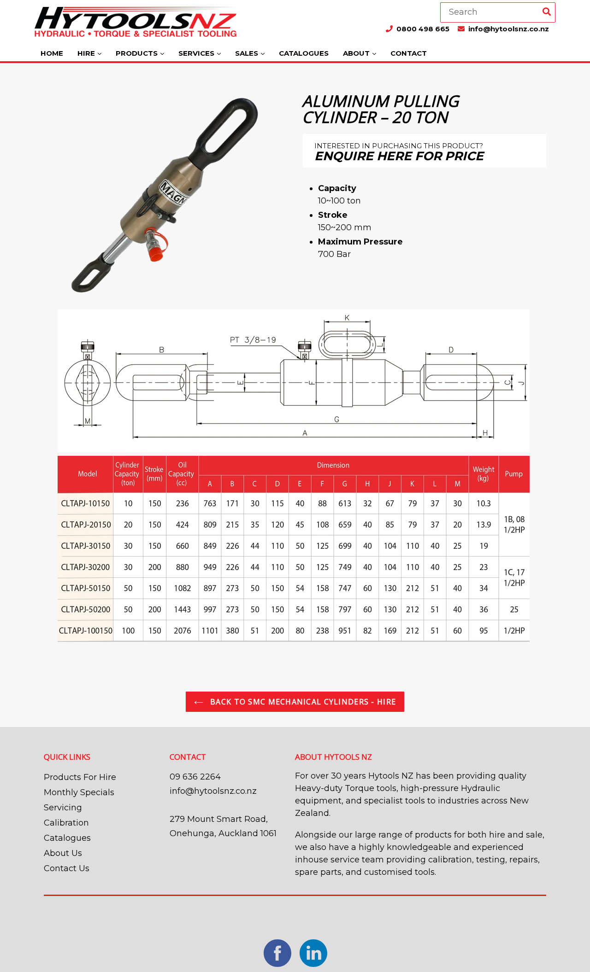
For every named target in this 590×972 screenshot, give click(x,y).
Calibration (66, 823)
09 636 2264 (195, 777)
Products (137, 53)
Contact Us (66, 868)
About (357, 53)
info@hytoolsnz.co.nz (508, 28)
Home (52, 53)
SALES (247, 53)
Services (197, 53)
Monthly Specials (79, 792)
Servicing (63, 808)
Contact (408, 53)
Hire (87, 53)
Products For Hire (80, 777)
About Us (63, 853)
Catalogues (304, 53)
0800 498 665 (423, 28)
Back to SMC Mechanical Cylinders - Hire (302, 702)
